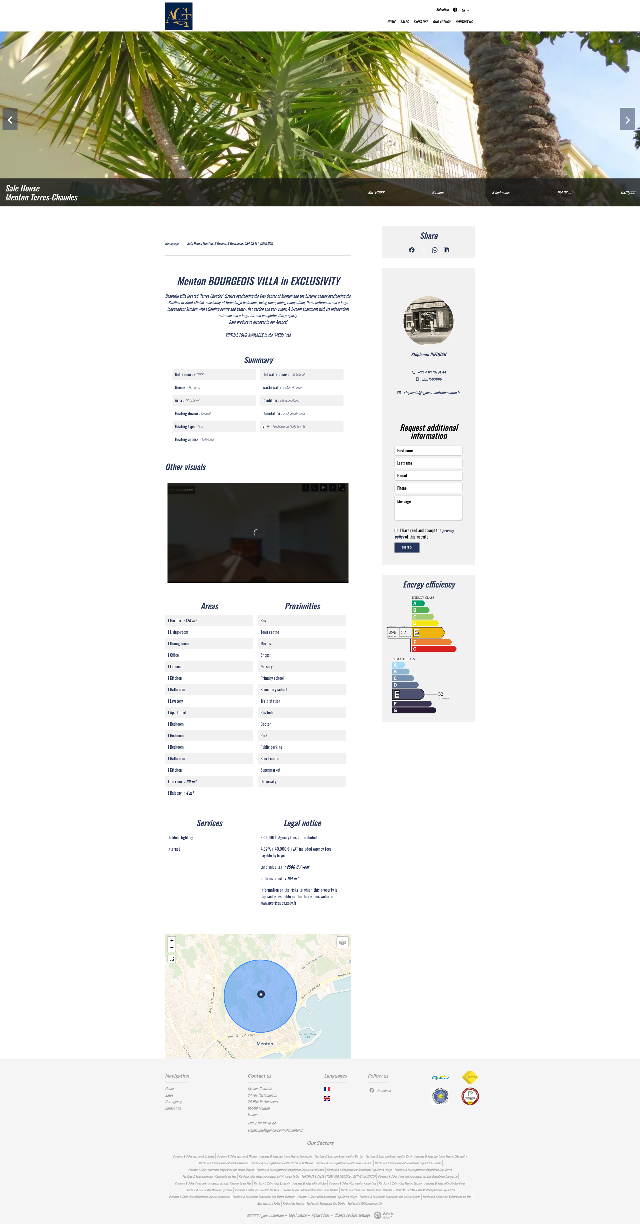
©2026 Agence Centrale (265, 1215)
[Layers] (342, 942)
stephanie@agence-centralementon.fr (432, 392)
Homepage (171, 243)
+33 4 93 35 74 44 (432, 372)
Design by (388, 1215)
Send (407, 547)
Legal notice (297, 1215)
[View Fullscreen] (172, 959)
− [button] (172, 948)
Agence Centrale (260, 1089)
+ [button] (172, 940)
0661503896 (432, 379)
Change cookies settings (352, 1215)
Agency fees (320, 1215)
